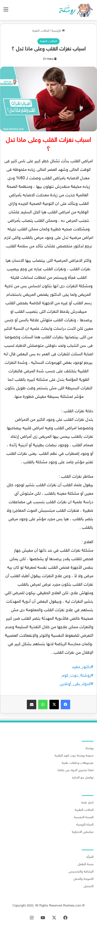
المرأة (89, 857)
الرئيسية (57, 31)
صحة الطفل (85, 864)
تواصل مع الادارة (82, 778)
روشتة (89, 748)
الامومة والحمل (83, 879)
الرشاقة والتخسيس (81, 872)
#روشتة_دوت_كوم (77, 675)
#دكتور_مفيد (82, 667)
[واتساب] (43, 704)
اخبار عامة (87, 803)
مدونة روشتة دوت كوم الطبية (74, 756)
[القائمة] (6, 11)
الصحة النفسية (83, 817)
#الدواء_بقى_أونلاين (76, 684)
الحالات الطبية (40, 31)
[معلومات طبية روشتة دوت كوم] (74, 10)
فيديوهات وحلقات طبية (77, 763)
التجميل (88, 886)
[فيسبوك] (65, 704)
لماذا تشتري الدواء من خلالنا (75, 770)
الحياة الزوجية (84, 825)
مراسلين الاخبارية (82, 832)
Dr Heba (48, 59)
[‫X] (54, 704)
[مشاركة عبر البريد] (31, 704)
